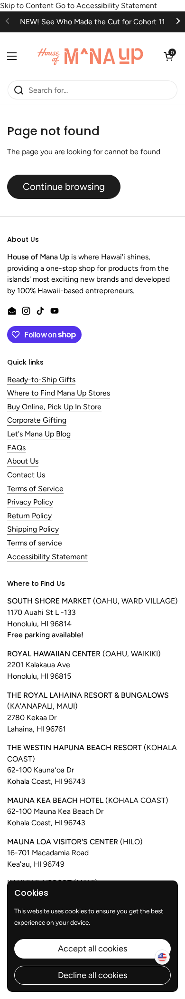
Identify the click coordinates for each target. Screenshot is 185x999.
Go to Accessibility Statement (106, 5)
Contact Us (26, 475)
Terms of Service (35, 489)
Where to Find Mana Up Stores (58, 393)
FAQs (16, 448)
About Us (22, 461)
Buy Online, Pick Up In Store (54, 407)
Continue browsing (64, 186)
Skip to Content (27, 5)
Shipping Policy (33, 529)
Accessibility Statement (47, 557)
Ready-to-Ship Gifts (41, 380)
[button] (168, 56)
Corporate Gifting (36, 420)
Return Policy (29, 516)
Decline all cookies (92, 975)
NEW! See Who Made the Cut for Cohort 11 (92, 22)
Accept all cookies (92, 948)
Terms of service (34, 543)
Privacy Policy (30, 502)
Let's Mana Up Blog (39, 434)
